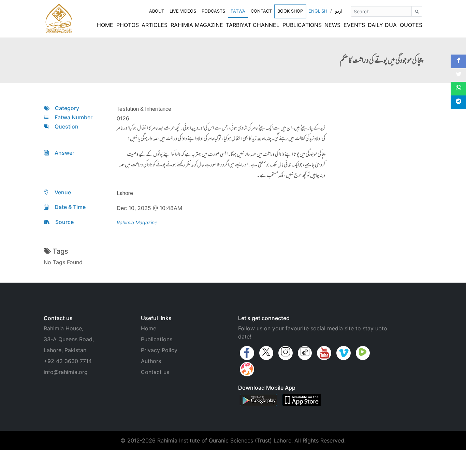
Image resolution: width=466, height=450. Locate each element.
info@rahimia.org (66, 372)
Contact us (155, 372)
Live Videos (183, 11)
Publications (302, 24)
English (317, 11)
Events (354, 24)
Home (105, 24)
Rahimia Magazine (197, 24)
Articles (155, 24)
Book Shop (290, 11)
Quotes (411, 24)
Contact (261, 11)
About (156, 11)
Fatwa (238, 11)
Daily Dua (382, 24)
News (332, 24)
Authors (151, 361)
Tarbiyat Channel (252, 24)
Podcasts (213, 11)
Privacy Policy (159, 350)
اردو (339, 11)
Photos (127, 24)
